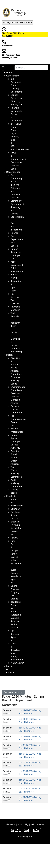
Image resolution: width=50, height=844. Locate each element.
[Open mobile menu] (3, 66)
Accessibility (22, 824)
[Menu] (3, 4)
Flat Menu (10, 824)
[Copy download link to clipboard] (46, 710)
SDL (30, 836)
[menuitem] (9, 72)
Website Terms (37, 824)
